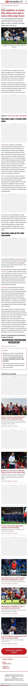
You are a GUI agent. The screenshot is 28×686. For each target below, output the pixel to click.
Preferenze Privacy (6, 664)
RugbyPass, (11, 309)
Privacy (4, 662)
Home (2, 5)
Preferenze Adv (5, 668)
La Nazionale (16, 5)
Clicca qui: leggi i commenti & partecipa (14, 651)
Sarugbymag (17, 259)
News (5, 5)
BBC (3, 215)
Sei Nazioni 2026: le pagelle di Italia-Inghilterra (17, 115)
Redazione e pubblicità (7, 659)
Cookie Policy (5, 666)
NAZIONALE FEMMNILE (14, 342)
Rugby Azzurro (10, 5)
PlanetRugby (3, 287)
